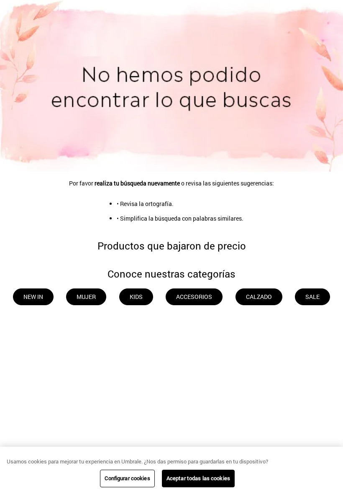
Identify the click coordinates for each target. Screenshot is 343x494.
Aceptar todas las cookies (198, 478)
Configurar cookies (127, 478)
